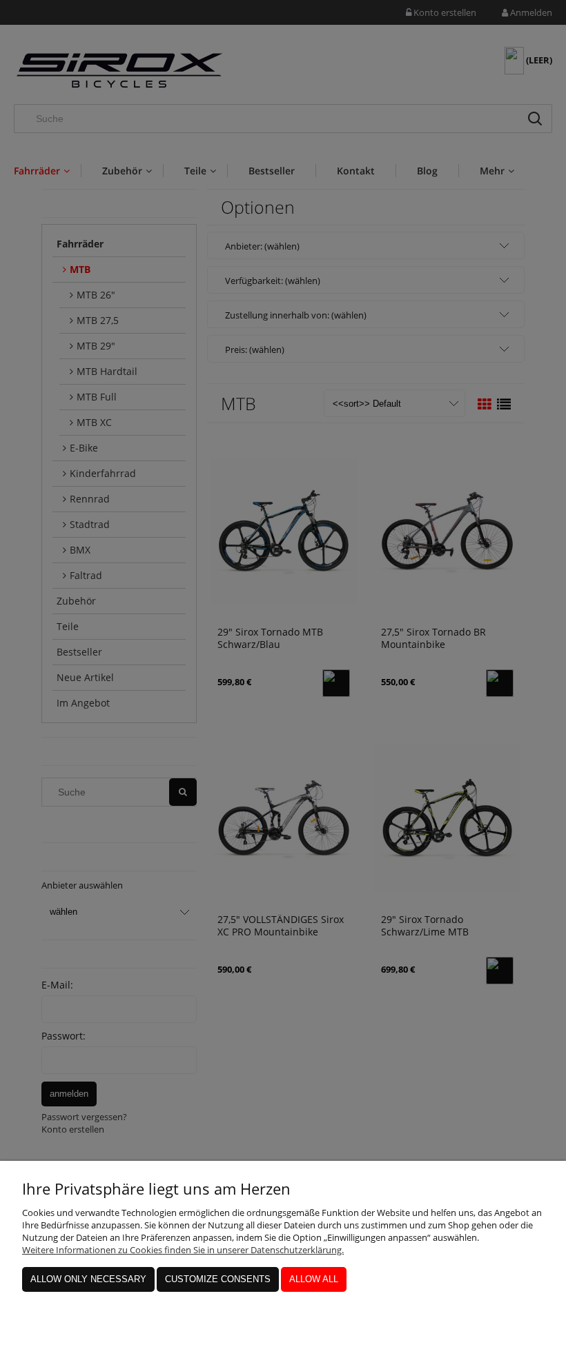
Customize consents (218, 1279)
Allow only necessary (88, 1279)
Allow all (313, 1279)
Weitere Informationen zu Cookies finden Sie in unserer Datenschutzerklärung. (183, 1250)
